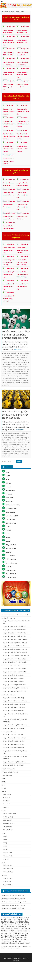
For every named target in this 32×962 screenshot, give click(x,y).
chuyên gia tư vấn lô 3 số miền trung (13, 710)
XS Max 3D (9, 501)
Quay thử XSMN (11, 577)
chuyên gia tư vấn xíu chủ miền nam (13, 765)
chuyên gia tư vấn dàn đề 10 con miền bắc (15, 652)
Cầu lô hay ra (9, 362)
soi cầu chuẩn (21, 931)
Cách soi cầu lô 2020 (22, 355)
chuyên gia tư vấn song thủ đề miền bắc (14, 685)
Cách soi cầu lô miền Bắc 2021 (10, 358)
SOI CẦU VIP (22, 929)
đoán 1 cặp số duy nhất (10, 948)
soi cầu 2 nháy (10, 931)
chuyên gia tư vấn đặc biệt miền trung (14, 704)
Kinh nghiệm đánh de (11, 442)
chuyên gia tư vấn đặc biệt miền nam (13, 741)
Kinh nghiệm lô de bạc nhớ (13, 367)
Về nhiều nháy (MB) (12, 516)
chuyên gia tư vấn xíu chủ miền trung (13, 728)
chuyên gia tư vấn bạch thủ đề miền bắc (14, 629)
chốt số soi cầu (12, 918)
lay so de (17, 923)
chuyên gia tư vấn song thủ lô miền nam (14, 762)
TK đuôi (8, 541)
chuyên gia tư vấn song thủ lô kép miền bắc (15, 688)
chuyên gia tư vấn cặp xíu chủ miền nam (14, 738)
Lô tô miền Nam (11, 559)
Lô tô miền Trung (11, 563)
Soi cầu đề (16, 941)
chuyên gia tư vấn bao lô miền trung (13, 697)
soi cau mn (6, 926)
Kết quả (8, 483)
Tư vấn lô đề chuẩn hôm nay (11, 433)
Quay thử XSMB (11, 570)
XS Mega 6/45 (10, 490)
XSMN (8, 476)
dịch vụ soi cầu (10, 919)
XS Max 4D (9, 494)
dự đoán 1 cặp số (22, 919)
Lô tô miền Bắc (10, 556)
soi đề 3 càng (27, 946)
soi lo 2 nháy (8, 943)
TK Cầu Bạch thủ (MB (9, 813)
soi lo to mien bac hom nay (9, 945)
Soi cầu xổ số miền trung (9, 695)
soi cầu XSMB (18, 939)
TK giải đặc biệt (11, 545)
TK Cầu (4, 811)
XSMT (8, 479)
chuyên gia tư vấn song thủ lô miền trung (15, 725)
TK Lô (3, 833)
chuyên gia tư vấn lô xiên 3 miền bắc (13, 678)
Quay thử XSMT (11, 574)
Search (19, 461)
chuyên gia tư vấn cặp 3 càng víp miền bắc (15, 639)
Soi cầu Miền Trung (14, 936)
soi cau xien (16, 927)
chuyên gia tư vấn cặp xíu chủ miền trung (15, 701)
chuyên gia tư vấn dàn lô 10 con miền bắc (15, 659)
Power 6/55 (9, 497)
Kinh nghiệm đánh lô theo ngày (18, 444)
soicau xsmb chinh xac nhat (13, 928)
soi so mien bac (17, 946)
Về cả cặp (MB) (10, 512)
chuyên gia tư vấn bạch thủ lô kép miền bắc (15, 633)
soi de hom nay (25, 942)
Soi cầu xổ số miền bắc (8, 618)
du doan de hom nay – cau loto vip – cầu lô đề (15, 615)
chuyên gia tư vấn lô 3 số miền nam (13, 747)
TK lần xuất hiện (11, 548)
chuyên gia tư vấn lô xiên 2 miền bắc (13, 675)
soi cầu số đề (21, 937)
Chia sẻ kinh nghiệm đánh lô (18, 435)
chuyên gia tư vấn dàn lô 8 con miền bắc (14, 672)
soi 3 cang (25, 923)
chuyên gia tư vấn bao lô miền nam (13, 734)
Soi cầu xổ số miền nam (8, 732)
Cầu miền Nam (10, 519)
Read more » (18, 349)
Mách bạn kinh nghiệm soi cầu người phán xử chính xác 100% (15, 414)
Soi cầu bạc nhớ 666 (18, 373)
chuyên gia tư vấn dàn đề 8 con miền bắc (15, 649)
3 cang (3, 918)
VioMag (9, 958)
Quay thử (9, 566)
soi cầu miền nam (17, 935)
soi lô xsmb (24, 945)
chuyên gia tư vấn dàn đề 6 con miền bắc (15, 646)
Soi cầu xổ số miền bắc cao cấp (11, 666)
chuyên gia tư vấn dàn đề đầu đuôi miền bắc (16, 655)
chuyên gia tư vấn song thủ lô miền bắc (14, 691)
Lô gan (8, 527)
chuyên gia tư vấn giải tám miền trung (14, 707)
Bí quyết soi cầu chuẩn (9, 353)
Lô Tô (3, 862)
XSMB (8, 472)
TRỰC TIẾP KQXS (7, 775)
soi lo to (14, 943)
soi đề (22, 946)
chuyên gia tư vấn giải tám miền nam (13, 744)
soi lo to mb (20, 943)
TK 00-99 (8, 552)
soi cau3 (3, 925)
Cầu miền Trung (11, 523)
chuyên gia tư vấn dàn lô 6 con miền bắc (14, 668)
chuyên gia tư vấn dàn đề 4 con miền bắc (15, 642)
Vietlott (8, 487)
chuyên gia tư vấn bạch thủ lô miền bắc (14, 636)
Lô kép (8, 534)
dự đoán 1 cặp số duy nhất (11, 921)
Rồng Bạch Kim (19, 451)
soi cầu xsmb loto (17, 378)
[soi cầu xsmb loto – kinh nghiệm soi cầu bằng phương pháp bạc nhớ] (16, 319)
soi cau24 (17, 925)
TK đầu (8, 537)
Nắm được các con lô (8, 451)
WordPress (16, 960)
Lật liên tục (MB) (11, 508)
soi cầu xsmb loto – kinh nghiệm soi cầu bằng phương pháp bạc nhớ (16, 334)
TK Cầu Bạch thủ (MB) (13, 505)
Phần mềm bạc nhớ (20, 371)
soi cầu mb (15, 933)
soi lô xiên (18, 945)
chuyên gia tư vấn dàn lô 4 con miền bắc (14, 662)
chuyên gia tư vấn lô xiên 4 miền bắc (13, 681)
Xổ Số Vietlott (7, 794)
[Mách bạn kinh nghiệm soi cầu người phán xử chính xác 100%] (16, 400)
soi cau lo (25, 924)
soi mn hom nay (9, 946)
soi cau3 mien (10, 925)
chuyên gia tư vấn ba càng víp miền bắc (14, 626)
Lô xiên (8, 530)
